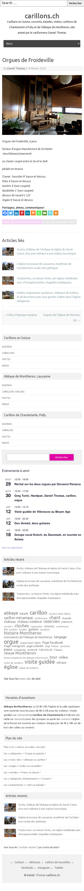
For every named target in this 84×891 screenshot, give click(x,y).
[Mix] (33, 213)
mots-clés (25, 678)
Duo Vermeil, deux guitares (32, 523)
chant (54, 617)
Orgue (7, 222)
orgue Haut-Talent (65, 222)
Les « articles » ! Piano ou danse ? (22, 772)
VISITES (6, 359)
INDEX (5, 365)
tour (53, 657)
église (11, 667)
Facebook (27, 867)
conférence (62, 626)
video (63, 657)
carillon (38, 612)
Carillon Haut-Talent (60, 614)
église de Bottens (28, 668)
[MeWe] (27, 213)
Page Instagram (14, 645)
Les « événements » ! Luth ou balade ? (24, 784)
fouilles (23, 629)
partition (65, 646)
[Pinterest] (21, 213)
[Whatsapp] (38, 213)
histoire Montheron (23, 633)
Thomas (40, 875)
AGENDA (7, 346)
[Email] (44, 213)
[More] (55, 213)
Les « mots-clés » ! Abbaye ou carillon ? (25, 759)
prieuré (32, 649)
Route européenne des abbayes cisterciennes (26, 658)
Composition (36, 627)
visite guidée (40, 661)
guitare (33, 629)
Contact (19, 862)
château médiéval (29, 621)
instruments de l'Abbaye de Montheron (28, 637)
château (10, 621)
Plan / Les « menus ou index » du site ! (25, 747)
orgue (47, 222)
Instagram (44, 867)
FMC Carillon (10, 629)
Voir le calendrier (12, 547)
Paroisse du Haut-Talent (27, 222)
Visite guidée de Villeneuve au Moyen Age (42, 512)
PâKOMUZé (45, 650)
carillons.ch (42, 15)
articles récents (27, 847)
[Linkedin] (16, 213)
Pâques (58, 650)
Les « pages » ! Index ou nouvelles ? (23, 766)
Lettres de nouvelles (57, 862)
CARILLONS (8, 352)
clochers (8, 626)
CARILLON (7, 430)
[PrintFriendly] (50, 213)
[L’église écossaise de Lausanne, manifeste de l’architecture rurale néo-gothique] (8, 271)
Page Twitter (52, 646)
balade (24, 613)
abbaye (11, 613)
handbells (45, 630)
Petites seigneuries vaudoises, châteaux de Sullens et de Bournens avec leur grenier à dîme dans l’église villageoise (49, 297)
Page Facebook (52, 642)
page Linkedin (35, 646)
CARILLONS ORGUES (13, 391)
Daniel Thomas (16, 68)
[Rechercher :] (33, 3)
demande (22, 715)
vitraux (61, 662)
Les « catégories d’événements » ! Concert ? (28, 778)
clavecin (66, 621)
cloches (22, 626)
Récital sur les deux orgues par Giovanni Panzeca (47, 484)
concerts (49, 626)
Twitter (59, 867)
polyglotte (20, 650)
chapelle (66, 618)
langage (60, 637)
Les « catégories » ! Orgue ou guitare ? (25, 753)
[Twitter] (10, 213)
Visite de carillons (13, 663)
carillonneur (41, 618)
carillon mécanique (18, 617)
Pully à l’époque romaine (20, 314)
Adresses (34, 862)
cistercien (51, 622)
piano (8, 649)
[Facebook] (5, 213)
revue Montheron (20, 653)
